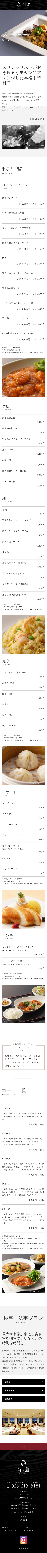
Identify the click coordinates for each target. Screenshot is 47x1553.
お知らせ (5, 1527)
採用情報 (27, 1527)
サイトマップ (28, 1530)
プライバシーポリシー (9, 1530)
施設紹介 (8, 1399)
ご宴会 (7, 1381)
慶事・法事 (9, 1390)
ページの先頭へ (23, 1446)
